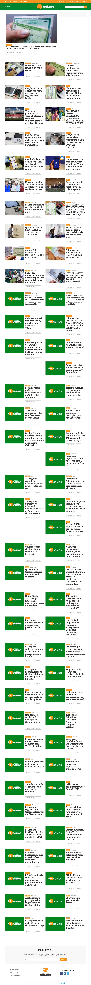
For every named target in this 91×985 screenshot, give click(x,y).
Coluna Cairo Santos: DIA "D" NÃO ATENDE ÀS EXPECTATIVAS (74, 254)
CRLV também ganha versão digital (73, 900)
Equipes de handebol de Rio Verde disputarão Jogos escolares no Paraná (75, 744)
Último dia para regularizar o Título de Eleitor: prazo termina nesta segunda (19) (75, 93)
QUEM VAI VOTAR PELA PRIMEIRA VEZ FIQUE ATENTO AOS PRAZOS (34, 231)
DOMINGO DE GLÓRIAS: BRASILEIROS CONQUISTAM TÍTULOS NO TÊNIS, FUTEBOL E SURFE (75, 117)
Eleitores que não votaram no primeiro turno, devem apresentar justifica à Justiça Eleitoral (34, 348)
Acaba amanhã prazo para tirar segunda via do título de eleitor (33, 901)
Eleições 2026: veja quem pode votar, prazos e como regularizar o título (34, 93)
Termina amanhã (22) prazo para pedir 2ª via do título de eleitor (74, 391)
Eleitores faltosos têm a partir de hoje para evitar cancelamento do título (74, 812)
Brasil (27, 86)
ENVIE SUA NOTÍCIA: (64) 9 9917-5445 (17, 1)
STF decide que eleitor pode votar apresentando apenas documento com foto (75, 652)
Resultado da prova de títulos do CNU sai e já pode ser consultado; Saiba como (34, 164)
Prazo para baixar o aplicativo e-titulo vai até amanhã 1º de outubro (75, 369)
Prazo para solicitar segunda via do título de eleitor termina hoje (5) (34, 652)
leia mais (19, 52)
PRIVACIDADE (15, 972)
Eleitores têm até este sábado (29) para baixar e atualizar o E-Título (33, 323)
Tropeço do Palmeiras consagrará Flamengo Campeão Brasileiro (71, 721)
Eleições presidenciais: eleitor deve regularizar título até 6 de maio (74, 71)
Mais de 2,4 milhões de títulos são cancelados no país (34, 764)
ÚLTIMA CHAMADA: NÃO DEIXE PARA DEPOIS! (34, 68)
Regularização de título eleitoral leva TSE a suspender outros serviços (75, 437)
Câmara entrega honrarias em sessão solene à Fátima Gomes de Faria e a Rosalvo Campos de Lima (34, 300)
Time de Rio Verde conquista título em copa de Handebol (34, 788)
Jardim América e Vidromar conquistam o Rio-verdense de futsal (75, 696)
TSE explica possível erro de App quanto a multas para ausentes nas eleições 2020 (73, 602)
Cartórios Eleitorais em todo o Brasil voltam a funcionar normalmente (34, 857)
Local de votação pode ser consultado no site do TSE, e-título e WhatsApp (34, 393)
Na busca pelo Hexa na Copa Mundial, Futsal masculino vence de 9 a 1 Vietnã (74, 552)
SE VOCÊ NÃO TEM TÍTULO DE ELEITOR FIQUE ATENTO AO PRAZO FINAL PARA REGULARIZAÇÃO (75, 210)
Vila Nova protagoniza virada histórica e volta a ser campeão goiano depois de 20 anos (34, 117)
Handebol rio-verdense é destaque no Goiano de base (32, 718)
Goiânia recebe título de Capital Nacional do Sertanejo (33, 550)
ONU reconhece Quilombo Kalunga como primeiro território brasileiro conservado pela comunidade (75, 576)
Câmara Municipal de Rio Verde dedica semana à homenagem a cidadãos (75, 835)
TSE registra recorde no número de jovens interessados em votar (34, 484)
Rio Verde (68, 63)
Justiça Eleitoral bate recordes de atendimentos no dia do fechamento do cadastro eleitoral (34, 439)
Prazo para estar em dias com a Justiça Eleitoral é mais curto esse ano (74, 232)
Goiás (27, 108)
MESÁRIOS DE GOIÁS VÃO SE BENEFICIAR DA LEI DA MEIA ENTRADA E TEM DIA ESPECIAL (75, 141)
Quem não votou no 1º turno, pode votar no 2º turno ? (75, 345)
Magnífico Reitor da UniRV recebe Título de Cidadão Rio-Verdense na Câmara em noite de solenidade (75, 300)
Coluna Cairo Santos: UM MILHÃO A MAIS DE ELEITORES (34, 254)
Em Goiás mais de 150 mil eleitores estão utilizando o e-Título (75, 924)
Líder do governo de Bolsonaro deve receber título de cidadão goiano (34, 696)
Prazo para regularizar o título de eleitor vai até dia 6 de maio (34, 811)
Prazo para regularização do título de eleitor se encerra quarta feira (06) (34, 674)
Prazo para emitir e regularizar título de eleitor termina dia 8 (34, 208)
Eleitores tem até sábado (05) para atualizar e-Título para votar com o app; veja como (74, 164)
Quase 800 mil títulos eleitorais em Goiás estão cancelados (33, 573)
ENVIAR (63, 959)
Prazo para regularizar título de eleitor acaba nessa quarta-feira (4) (75, 461)
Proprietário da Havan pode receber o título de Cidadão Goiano (75, 673)
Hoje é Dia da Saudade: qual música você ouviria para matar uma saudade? (34, 601)
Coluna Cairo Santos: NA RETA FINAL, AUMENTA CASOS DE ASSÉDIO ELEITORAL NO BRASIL (75, 324)
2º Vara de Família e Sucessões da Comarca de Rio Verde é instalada (34, 742)
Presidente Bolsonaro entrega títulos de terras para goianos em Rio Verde (75, 484)
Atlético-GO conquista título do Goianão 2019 (75, 786)
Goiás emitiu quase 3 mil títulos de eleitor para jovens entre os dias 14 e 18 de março (75, 506)
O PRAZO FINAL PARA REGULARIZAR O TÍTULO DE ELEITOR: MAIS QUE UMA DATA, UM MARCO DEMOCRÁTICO (31, 48)
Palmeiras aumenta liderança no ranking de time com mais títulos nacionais (34, 278)
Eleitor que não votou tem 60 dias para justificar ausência (74, 856)
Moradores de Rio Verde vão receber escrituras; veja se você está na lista (34, 186)
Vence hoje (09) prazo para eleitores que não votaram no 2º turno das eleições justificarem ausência (75, 277)
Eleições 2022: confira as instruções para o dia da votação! (74, 414)
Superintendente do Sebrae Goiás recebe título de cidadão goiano (74, 186)
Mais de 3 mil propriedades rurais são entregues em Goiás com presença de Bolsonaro (73, 627)
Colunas (9, 44)
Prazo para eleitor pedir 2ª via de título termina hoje (34, 923)
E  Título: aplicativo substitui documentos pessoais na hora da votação (34, 880)
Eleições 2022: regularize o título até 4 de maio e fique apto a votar (75, 528)
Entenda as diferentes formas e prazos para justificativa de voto (34, 625)
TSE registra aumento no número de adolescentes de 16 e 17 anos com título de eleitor (34, 507)
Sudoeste (68, 873)
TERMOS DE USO (15, 975)
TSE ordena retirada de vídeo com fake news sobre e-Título (33, 414)
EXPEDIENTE (14, 970)
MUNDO (27, 340)
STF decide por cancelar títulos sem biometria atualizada (74, 879)
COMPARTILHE (11, 52)
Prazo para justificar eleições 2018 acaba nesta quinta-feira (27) (34, 833)
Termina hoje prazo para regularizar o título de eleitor (73, 765)
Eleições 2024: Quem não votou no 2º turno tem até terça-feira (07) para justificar (34, 140)
